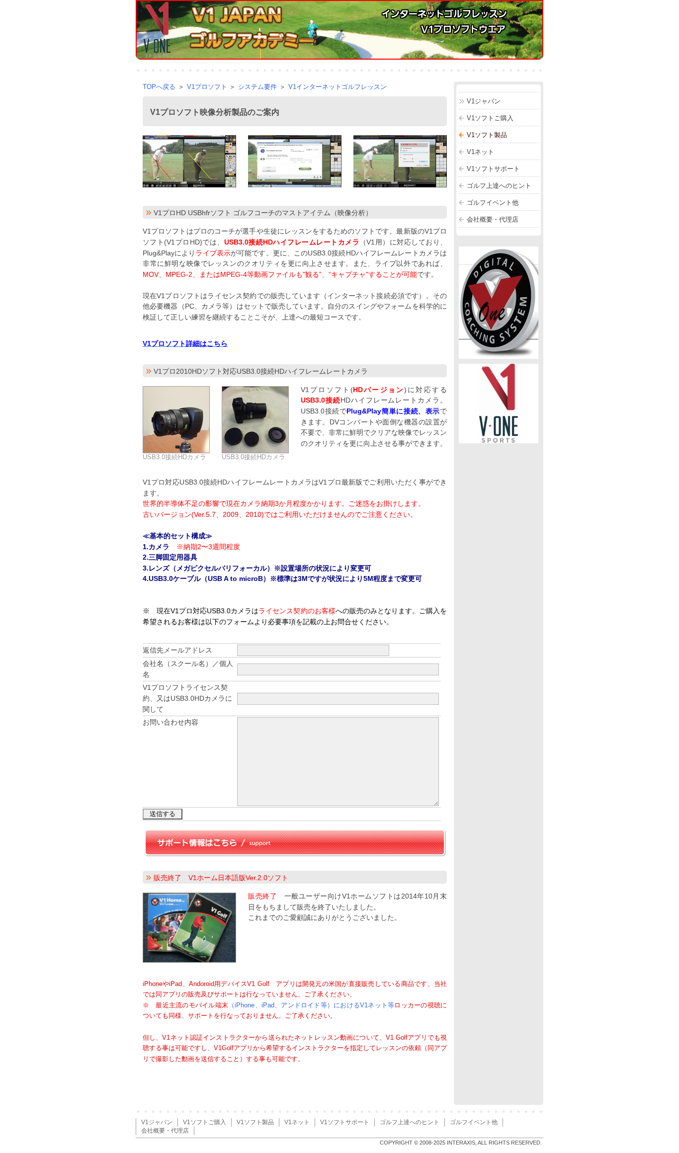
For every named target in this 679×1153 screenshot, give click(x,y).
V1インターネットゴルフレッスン (337, 86)
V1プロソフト (207, 86)
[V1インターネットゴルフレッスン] (498, 440)
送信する (162, 814)
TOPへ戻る (159, 86)
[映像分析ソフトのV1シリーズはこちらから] (503, 356)
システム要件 (257, 86)
